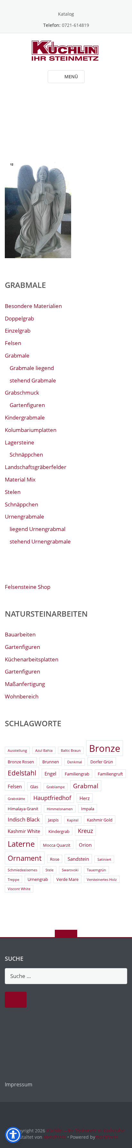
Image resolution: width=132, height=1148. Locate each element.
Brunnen (50, 762)
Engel (50, 773)
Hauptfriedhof (52, 798)
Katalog (66, 14)
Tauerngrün (96, 870)
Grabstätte (16, 799)
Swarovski (70, 870)
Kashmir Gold (99, 820)
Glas (34, 787)
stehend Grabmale (33, 380)
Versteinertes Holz (102, 879)
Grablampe (55, 787)
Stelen (13, 492)
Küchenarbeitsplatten (31, 659)
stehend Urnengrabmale (40, 541)
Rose (54, 859)
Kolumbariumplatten (30, 430)
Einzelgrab (17, 330)
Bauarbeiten (20, 634)
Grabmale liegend (32, 368)
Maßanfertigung (25, 684)
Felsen (13, 343)
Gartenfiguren (27, 405)
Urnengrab (38, 879)
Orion (85, 845)
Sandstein (78, 859)
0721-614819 (75, 25)
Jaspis (53, 820)
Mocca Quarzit (56, 845)
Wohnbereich (21, 696)
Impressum (18, 1084)
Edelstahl (22, 772)
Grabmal (85, 786)
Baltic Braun (71, 750)
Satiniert (104, 859)
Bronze (104, 748)
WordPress (106, 1137)
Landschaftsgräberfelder (35, 467)
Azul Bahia (44, 750)
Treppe (13, 879)
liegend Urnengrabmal (37, 529)
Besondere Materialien (33, 306)
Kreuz (85, 831)
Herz (84, 798)
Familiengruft (110, 774)
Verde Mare (67, 879)
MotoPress (55, 1137)
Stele (49, 870)
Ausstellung (17, 750)
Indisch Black (24, 819)
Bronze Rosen (21, 762)
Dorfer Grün (101, 762)
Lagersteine (19, 442)
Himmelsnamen (60, 809)
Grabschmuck (22, 392)
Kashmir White (24, 831)
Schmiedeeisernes (22, 870)
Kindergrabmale (25, 417)
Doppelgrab (19, 318)
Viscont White (19, 889)
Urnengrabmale (24, 516)
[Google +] (66, 4)
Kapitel (72, 820)
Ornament (25, 858)
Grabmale (17, 355)
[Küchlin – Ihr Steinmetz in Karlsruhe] (66, 50)
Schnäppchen (26, 454)
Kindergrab (59, 831)
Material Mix (20, 479)
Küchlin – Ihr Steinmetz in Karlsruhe (85, 1131)
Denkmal (74, 762)
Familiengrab (77, 774)
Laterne (21, 844)
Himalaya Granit (23, 809)
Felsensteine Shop (27, 586)
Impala (87, 809)
